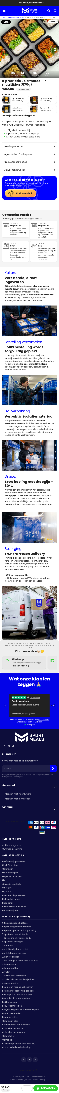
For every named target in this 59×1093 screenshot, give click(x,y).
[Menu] (4, 10)
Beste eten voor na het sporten (17, 987)
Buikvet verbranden (11, 1013)
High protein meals (11, 899)
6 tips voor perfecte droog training (19, 930)
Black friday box (10, 865)
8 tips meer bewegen (12, 941)
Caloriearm (7, 869)
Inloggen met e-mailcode (18, 798)
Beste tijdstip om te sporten (16, 998)
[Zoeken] (48, 10)
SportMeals (24, 1077)
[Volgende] (55, 49)
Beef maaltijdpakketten (13, 861)
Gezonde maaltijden (12, 884)
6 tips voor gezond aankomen (17, 926)
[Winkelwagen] (55, 10)
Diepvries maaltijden (12, 876)
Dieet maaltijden (10, 872)
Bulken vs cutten (10, 1017)
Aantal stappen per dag (14, 953)
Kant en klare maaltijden (14, 906)
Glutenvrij (6, 888)
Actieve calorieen (10, 957)
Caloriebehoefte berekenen (16, 1024)
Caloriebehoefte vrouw (13, 1032)
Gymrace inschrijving (12, 849)
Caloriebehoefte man (12, 1028)
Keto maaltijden (10, 910)
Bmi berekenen (9, 1002)
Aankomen (7, 945)
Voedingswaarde (13, 146)
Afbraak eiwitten (10, 968)
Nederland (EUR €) (28, 1070)
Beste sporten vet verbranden (17, 994)
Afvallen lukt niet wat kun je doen (18, 979)
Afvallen (6, 972)
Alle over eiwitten (10, 983)
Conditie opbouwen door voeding (18, 1043)
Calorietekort (8, 1036)
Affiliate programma (12, 845)
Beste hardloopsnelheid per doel (18, 991)
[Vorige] (4, 49)
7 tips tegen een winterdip (15, 934)
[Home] (4, 17)
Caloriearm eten (10, 1021)
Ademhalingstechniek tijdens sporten (20, 960)
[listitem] (15, 100)
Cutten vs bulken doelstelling (16, 1047)
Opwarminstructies (14, 169)
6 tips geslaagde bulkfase (15, 923)
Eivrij (4, 880)
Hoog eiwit (7, 903)
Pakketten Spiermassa (15, 17)
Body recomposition (12, 1006)
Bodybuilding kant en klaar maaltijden (20, 1009)
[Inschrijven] (53, 768)
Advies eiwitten (9, 964)
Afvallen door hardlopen (14, 975)
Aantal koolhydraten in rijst (15, 949)
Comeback (7, 1040)
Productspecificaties (15, 162)
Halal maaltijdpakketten (13, 895)
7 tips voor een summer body (16, 938)
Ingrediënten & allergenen (18, 154)
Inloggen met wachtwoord (18, 793)
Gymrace (6, 891)
